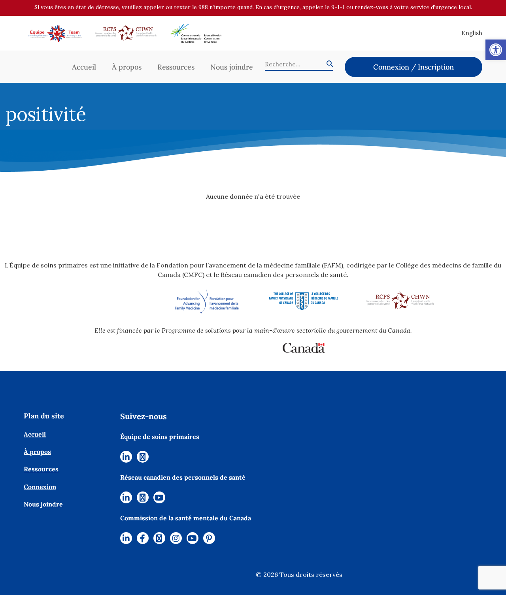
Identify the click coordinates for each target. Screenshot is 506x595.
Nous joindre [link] (231, 67)
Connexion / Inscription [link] (413, 67)
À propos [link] (127, 67)
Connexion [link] (40, 487)
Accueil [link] (84, 67)
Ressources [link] (175, 67)
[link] (495, 50)
